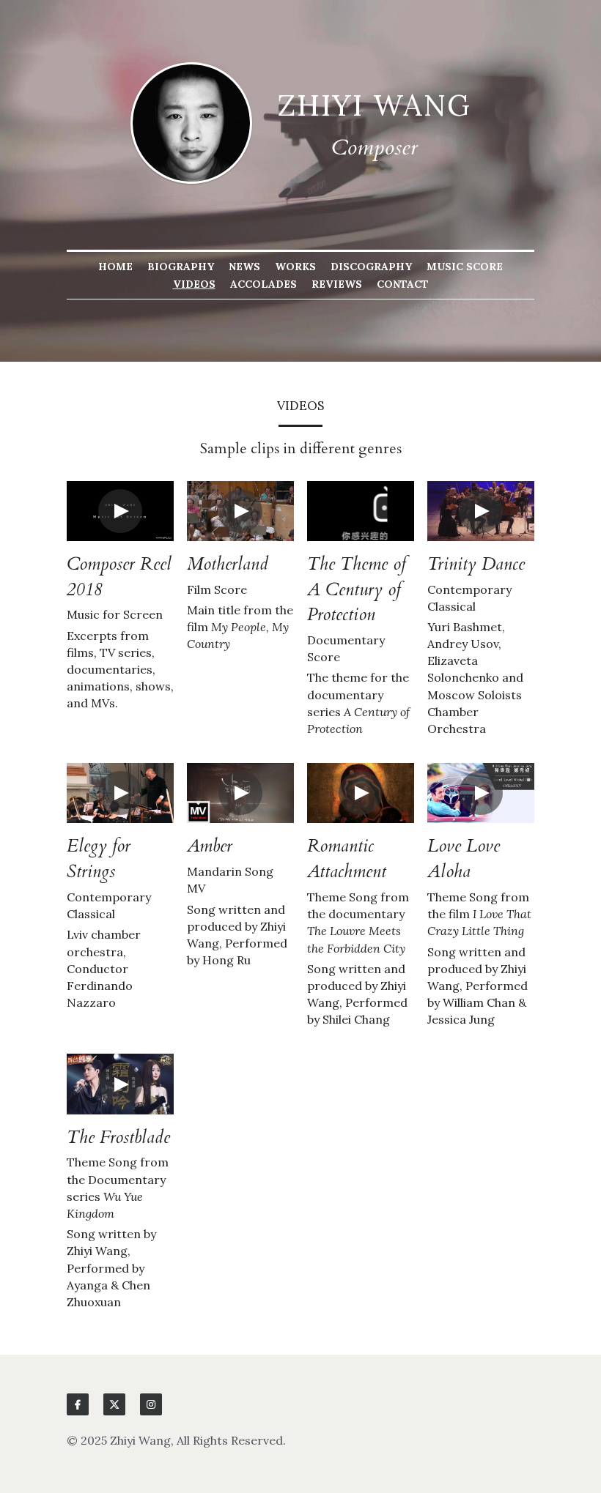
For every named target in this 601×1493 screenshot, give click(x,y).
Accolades (263, 284)
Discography (371, 266)
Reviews (336, 284)
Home (115, 266)
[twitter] (114, 1404)
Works (295, 266)
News (244, 266)
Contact (403, 284)
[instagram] (151, 1404)
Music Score (465, 266)
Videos (194, 284)
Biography (180, 266)
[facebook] (78, 1404)
